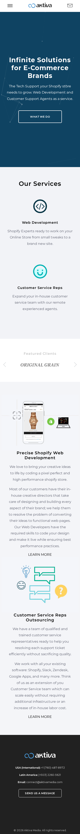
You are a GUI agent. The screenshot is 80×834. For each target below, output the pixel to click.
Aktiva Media (32, 830)
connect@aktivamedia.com (44, 782)
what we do (40, 116)
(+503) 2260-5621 (49, 774)
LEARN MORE (40, 555)
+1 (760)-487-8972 (53, 767)
